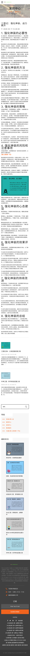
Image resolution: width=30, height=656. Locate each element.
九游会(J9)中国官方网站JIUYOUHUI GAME (15, 640)
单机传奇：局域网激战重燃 (13, 458)
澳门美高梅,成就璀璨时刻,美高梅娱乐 (15, 642)
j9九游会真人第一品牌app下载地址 (14, 632)
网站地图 (20, 620)
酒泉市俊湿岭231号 (13, 595)
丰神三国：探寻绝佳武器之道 (10, 381)
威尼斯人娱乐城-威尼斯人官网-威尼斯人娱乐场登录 (15, 645)
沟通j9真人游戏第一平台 (13, 431)
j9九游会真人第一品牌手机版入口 (15, 625)
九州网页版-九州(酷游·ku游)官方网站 (15, 637)
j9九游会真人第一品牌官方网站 (15, 623)
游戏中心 (8, 425)
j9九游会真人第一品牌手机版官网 (15, 628)
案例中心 (18, 12)
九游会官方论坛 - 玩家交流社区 (15, 635)
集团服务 (8, 428)
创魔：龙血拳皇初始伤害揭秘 (14, 476)
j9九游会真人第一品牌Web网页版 (15, 630)
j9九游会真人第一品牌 (21, 652)
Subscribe (15, 612)
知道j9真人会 (10, 419)
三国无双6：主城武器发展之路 (11, 351)
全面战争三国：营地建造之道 (14, 494)
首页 (10, 12)
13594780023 (13, 589)
